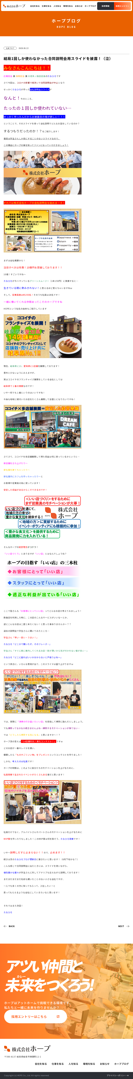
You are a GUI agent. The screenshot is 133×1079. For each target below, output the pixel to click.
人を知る (73, 1063)
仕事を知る (58, 1063)
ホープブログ (121, 1063)
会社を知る (41, 1063)
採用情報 (105, 6)
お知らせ (105, 1063)
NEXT (121, 926)
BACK (12, 926)
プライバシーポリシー (116, 1075)
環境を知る (89, 1063)
